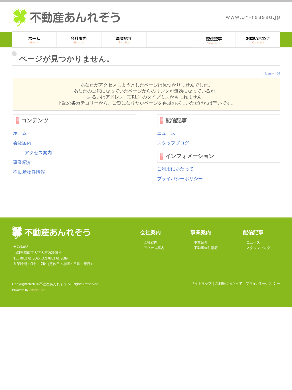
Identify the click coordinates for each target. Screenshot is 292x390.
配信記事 (213, 39)
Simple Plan (37, 290)
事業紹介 (124, 39)
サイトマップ (201, 284)
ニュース (166, 133)
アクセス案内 (38, 152)
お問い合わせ (258, 39)
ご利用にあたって (175, 168)
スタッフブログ (173, 142)
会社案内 (22, 142)
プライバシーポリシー (180, 178)
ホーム (34, 39)
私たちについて (79, 39)
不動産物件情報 (168, 39)
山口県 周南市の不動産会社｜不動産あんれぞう (66, 18)
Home (267, 73)
